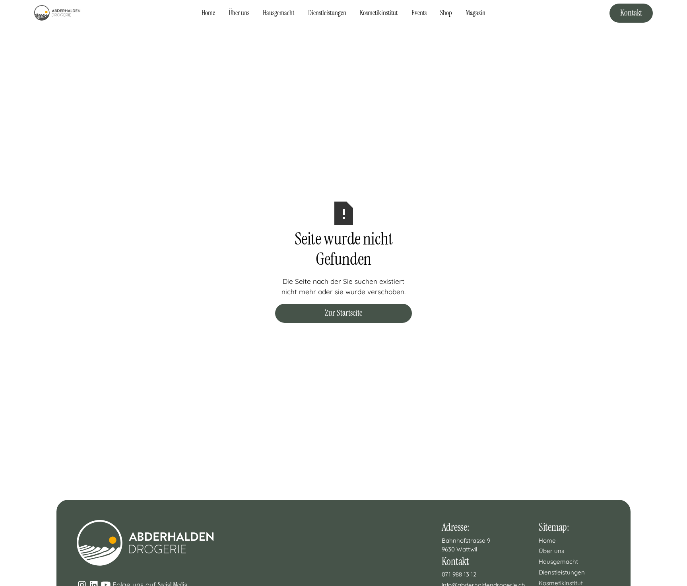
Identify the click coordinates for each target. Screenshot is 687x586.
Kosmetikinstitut (379, 12)
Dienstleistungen (327, 12)
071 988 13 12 (459, 574)
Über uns (239, 12)
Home (208, 12)
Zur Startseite (343, 313)
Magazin (475, 12)
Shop (446, 12)
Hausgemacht (278, 12)
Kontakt (631, 13)
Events (419, 12)
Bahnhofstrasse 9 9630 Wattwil (467, 545)
